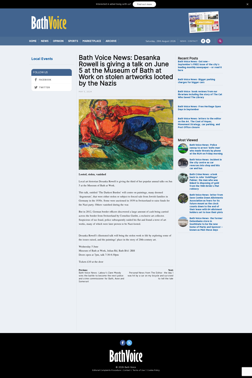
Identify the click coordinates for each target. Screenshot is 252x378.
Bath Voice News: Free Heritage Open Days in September (199, 108)
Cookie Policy (153, 370)
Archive (111, 41)
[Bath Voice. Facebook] (203, 41)
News (44, 41)
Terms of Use (139, 370)
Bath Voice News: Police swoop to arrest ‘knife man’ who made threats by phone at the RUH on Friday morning (206, 149)
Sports (73, 41)
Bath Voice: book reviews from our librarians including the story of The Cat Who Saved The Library (200, 94)
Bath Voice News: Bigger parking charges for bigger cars (196, 81)
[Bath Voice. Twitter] (208, 41)
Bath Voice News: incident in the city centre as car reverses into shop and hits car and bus (206, 164)
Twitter (44, 87)
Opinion (58, 41)
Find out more (144, 4)
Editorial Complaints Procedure (106, 370)
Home (32, 41)
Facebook (45, 79)
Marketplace (92, 41)
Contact (193, 41)
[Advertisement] (200, 282)
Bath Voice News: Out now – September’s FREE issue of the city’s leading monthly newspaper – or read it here (200, 65)
